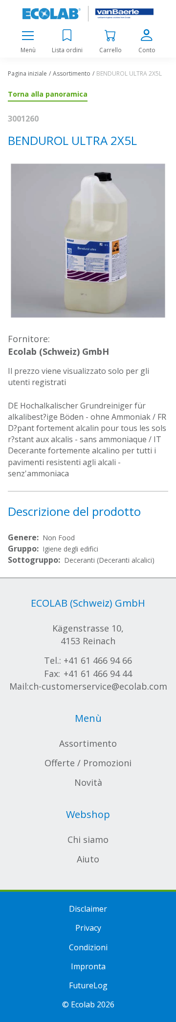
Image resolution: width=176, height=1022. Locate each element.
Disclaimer (88, 908)
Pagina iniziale (27, 73)
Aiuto (88, 859)
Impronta (88, 966)
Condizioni (88, 947)
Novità (88, 782)
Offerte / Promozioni (88, 763)
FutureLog (88, 985)
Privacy (88, 927)
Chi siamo (88, 839)
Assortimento (71, 73)
